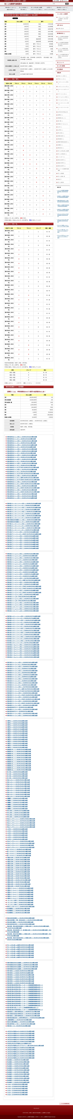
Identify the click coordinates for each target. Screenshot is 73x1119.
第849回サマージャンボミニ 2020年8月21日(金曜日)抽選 (21, 676)
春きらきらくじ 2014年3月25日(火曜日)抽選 (18, 790)
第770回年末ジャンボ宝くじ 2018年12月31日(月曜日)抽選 (22, 463)
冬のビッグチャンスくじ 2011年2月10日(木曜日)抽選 (20, 847)
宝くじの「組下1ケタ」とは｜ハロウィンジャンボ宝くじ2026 (63, 236)
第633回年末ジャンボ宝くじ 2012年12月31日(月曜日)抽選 (22, 494)
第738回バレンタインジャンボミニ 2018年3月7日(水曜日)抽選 (23, 530)
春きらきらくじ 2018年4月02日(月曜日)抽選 (18, 782)
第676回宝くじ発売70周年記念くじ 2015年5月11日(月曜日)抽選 (23, 1015)
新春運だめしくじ (62, 118)
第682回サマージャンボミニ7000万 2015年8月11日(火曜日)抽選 (23, 699)
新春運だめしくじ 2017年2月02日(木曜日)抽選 (19, 763)
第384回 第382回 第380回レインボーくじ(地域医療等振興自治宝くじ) (25, 1003)
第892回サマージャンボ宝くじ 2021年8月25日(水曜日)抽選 (22, 670)
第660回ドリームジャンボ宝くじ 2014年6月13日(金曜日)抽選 (23, 590)
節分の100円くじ (62, 159)
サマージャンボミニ (62, 94)
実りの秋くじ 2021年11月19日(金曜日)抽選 (18, 814)
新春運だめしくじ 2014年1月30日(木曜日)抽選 (19, 769)
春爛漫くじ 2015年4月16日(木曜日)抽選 (17, 800)
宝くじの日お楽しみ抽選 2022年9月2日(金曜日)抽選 (20, 947)
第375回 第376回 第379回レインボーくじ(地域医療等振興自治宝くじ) (25, 1005)
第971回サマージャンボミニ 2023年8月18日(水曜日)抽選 (21, 664)
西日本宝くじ (61, 147)
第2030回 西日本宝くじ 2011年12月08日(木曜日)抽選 (21, 924)
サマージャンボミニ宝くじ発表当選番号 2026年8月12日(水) (63, 221)
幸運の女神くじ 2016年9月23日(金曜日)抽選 (18, 871)
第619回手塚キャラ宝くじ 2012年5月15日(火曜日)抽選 (21, 1024)
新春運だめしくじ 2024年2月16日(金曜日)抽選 (19, 749)
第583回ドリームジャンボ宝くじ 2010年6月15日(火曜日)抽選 (23, 604)
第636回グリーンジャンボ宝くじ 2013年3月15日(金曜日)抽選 (23, 542)
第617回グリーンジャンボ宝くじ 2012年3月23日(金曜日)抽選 (23, 544)
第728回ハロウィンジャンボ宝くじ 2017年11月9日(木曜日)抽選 (23, 640)
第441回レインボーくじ (10, 7)
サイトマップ (65, 1)
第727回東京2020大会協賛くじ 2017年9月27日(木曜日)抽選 (22, 966)
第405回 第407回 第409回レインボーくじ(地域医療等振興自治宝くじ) (25, 993)
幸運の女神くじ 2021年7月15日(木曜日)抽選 (18, 861)
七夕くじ (60, 127)
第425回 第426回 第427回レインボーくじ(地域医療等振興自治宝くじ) (25, 985)
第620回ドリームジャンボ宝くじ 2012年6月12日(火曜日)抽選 (23, 598)
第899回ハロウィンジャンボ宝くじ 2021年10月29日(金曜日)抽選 (23, 624)
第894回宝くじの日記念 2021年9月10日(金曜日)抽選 (20, 975)
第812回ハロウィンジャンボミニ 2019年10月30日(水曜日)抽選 (23, 634)
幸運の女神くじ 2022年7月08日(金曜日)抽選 (18, 859)
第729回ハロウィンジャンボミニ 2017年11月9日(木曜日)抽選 (23, 642)
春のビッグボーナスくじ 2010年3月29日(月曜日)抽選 (20, 906)
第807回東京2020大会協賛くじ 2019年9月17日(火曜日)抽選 (22, 962)
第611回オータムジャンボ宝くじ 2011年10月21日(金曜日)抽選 (23, 655)
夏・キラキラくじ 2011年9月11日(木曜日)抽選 (19, 855)
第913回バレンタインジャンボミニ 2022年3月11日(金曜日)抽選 (23, 513)
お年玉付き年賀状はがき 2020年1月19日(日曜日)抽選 (20, 1039)
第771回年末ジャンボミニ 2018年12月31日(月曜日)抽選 (21, 465)
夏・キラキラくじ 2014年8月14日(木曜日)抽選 (19, 849)
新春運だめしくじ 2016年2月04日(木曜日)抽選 (19, 765)
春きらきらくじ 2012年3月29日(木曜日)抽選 (18, 794)
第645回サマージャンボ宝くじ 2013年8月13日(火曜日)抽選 (22, 705)
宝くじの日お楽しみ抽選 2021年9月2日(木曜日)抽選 (20, 949)
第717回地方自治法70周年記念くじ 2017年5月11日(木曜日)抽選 (23, 1013)
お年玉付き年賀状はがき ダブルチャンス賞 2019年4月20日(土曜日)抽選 (25, 1045)
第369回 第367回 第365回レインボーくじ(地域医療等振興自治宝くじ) (25, 1009)
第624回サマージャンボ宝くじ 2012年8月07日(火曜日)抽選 (22, 709)
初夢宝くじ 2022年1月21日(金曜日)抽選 (17, 725)
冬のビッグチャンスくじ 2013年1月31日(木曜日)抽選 (20, 843)
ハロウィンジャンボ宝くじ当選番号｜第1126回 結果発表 (63, 19)
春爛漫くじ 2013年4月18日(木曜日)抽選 (17, 804)
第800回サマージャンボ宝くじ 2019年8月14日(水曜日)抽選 (22, 678)
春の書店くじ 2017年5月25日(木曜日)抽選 (18, 1072)
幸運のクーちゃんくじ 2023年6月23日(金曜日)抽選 (20, 888)
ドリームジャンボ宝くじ (63, 97)
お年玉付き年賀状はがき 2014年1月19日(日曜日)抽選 (20, 1055)
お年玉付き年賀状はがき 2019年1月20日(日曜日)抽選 (20, 1041)
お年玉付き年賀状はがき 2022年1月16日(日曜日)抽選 (20, 1035)
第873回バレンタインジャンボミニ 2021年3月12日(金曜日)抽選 (23, 517)
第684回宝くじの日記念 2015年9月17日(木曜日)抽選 (20, 977)
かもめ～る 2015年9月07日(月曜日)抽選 (17, 1092)
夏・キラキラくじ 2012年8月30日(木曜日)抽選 (19, 853)
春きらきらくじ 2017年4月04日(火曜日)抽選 (18, 784)
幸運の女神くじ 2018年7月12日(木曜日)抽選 (18, 867)
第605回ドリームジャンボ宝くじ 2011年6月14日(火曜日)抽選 (23, 602)
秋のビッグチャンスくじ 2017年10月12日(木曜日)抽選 (21, 820)
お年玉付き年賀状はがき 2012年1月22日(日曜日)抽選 (20, 1057)
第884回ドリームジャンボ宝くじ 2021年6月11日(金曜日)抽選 (23, 562)
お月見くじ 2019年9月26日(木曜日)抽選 (17, 837)
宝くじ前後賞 (61, 173)
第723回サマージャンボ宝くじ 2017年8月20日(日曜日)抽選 (22, 687)
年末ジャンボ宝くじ (62, 9)
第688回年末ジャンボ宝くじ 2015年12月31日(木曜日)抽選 (22, 481)
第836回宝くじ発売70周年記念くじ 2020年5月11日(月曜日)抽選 (23, 1011)
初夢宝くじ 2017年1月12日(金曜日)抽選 (17, 735)
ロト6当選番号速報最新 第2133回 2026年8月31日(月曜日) (63, 44)
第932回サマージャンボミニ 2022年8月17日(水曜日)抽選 (21, 668)
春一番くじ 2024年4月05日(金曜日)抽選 (17, 772)
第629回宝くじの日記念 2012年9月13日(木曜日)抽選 (20, 983)
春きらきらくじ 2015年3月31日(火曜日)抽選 (18, 788)
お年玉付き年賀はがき (63, 112)
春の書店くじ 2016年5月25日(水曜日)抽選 (18, 1076)
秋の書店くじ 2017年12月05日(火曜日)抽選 (18, 1070)
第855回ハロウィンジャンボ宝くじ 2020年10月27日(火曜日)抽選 (23, 628)
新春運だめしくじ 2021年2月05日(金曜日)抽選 (19, 755)
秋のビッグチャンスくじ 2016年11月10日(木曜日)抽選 (21, 823)
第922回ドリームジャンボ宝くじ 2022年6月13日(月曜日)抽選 (23, 557)
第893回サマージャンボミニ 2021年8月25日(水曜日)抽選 (21, 672)
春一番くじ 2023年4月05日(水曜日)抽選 (17, 774)
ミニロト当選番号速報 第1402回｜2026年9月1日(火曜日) (63, 50)
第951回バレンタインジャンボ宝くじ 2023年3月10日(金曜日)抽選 (24, 507)
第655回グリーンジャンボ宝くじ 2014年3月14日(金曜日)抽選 (23, 540)
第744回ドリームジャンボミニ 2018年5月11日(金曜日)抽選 (22, 576)
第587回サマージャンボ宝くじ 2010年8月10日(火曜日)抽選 (22, 715)
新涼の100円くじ (11, 9)
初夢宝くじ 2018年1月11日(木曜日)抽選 (17, 733)
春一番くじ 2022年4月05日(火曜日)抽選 (17, 776)
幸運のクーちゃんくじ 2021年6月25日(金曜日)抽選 (20, 892)
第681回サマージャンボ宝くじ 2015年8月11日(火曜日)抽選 (22, 697)
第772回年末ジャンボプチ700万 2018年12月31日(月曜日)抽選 (23, 467)
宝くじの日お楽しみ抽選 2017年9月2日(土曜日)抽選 (20, 957)
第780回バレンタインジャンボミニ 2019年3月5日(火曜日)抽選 (23, 526)
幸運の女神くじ (61, 135)
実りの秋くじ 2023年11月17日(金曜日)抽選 (18, 810)
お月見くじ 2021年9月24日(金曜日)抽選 (17, 833)
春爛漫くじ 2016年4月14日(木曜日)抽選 (17, 798)
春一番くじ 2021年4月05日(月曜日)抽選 (17, 778)
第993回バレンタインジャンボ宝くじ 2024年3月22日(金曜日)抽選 (24, 503)
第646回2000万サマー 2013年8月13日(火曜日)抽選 (20, 707)
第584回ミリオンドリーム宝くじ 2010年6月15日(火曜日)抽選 (23, 606)
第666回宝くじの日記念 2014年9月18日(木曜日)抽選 (20, 979)
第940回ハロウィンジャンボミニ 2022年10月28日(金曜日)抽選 (23, 622)
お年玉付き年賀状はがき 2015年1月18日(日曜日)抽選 (20, 1053)
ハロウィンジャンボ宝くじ (36, 9)
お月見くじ (49, 7)
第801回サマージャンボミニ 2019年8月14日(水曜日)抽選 (21, 680)
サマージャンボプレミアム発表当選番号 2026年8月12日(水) (63, 215)
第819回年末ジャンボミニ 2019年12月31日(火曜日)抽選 (21, 461)
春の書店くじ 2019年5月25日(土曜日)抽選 (18, 1064)
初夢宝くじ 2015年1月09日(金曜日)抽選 (17, 739)
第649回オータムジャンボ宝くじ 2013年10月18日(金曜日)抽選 (23, 651)
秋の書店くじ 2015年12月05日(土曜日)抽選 (18, 1078)
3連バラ (60, 179)
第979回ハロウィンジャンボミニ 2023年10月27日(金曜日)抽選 (23, 618)
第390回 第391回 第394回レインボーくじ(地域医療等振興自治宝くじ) (25, 999)
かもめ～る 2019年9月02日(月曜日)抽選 (17, 1084)
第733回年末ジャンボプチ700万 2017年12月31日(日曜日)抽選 (23, 473)
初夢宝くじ (60, 115)
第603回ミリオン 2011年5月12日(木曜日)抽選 (19, 1026)
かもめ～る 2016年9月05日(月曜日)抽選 (17, 1090)
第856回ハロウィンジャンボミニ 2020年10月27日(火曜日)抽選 (23, 630)
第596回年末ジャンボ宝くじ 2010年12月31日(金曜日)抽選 (22, 498)
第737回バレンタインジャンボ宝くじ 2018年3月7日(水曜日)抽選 (23, 528)
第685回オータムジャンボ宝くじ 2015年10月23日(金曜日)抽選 (23, 647)
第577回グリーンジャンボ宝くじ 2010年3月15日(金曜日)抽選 (23, 548)
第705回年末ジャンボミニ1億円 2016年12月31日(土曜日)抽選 (23, 477)
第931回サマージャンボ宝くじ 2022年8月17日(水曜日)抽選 (22, 666)
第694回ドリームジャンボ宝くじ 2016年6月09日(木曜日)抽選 (23, 582)
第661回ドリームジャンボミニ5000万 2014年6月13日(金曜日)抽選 (24, 592)
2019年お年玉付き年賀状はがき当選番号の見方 (19, 1043)
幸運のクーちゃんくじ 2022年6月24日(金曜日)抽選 (20, 890)
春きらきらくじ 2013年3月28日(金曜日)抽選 (18, 792)
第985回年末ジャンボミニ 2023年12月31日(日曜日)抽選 (21, 439)
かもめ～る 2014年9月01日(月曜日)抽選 (17, 1094)
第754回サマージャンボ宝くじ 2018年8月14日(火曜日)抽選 (22, 682)
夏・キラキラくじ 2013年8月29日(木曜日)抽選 (19, 851)
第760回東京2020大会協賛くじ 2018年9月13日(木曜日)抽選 (22, 964)
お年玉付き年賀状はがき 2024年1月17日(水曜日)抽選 (20, 1031)
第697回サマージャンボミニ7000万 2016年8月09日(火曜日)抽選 (23, 695)
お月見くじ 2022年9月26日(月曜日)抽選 (17, 831)
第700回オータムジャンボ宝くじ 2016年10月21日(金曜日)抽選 (23, 644)
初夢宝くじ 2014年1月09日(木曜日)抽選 (17, 741)
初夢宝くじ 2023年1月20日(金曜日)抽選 (17, 723)
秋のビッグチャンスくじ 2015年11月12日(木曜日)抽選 (21, 825)
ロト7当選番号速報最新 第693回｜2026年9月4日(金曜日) (63, 38)
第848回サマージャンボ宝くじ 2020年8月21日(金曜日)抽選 (22, 674)
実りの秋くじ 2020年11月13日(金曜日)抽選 (18, 816)
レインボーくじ (61, 156)
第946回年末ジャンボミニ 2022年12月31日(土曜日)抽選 (21, 443)
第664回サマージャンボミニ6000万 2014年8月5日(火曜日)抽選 (23, 703)
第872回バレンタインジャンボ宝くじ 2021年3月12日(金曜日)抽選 (24, 515)
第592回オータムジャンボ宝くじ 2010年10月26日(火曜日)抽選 (23, 657)
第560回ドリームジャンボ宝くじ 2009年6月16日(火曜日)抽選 (23, 608)
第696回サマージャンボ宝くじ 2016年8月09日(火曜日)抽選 (22, 693)
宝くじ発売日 (61, 182)
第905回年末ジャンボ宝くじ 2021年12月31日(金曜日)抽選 (22, 445)
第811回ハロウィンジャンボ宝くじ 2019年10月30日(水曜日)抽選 (23, 632)
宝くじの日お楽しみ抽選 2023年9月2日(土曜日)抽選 (20, 945)
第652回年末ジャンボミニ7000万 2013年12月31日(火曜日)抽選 (23, 492)
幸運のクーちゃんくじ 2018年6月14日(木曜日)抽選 (20, 898)
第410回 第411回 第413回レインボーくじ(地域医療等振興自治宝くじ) (25, 991)
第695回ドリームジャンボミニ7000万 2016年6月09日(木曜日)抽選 (24, 586)
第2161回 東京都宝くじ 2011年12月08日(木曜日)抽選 (21, 918)
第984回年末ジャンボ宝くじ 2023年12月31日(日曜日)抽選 (22, 436)
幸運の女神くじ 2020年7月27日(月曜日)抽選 (18, 863)
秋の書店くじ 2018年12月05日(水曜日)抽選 (18, 1066)
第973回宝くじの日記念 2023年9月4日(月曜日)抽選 (20, 970)
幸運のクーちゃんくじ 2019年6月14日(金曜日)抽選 (20, 896)
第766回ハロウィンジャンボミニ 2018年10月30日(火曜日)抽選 (23, 638)
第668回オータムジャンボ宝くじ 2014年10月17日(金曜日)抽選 (23, 649)
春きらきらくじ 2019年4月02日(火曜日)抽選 (18, 780)
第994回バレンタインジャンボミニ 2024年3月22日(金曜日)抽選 (23, 505)
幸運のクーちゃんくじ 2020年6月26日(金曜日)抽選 (20, 894)
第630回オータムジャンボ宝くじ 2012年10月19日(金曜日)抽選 (23, 653)
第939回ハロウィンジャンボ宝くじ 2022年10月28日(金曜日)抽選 (23, 620)
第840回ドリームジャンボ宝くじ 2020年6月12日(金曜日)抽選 (23, 566)
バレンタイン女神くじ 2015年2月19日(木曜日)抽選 (20, 904)
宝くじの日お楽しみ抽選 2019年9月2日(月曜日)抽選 (20, 953)
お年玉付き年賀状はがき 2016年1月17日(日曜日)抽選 (20, 1051)
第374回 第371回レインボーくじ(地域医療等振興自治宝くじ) (22, 1007)
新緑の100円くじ (62, 162)
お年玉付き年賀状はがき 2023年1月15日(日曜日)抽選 (20, 1033)
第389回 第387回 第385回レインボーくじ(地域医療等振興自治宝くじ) (25, 1001)
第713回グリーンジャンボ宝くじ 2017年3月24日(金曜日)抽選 (23, 532)
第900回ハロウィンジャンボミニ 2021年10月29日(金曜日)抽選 (23, 626)
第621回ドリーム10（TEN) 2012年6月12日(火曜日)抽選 (21, 600)
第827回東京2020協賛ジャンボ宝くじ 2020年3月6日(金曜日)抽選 (23, 519)
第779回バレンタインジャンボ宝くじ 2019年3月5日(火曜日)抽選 (23, 524)
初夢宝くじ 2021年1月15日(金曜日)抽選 (17, 727)
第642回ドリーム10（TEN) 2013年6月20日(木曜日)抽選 (21, 596)
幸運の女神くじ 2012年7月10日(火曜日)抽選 (18, 886)
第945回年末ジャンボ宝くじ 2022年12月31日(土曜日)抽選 (22, 441)
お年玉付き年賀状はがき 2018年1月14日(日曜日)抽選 (20, 1047)
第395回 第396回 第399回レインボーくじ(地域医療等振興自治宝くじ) (25, 997)
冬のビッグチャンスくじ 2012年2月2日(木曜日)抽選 (20, 845)
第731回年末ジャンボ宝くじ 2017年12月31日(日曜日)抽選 (22, 469)
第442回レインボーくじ (62, 7)
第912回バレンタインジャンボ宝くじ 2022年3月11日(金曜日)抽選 (24, 511)
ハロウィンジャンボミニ (49, 9)
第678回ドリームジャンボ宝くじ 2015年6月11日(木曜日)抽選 (23, 584)
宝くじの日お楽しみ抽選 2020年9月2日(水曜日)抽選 (20, 951)
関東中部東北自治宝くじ (63, 141)
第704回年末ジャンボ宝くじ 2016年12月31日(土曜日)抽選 (22, 475)
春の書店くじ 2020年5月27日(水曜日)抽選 (18, 1059)
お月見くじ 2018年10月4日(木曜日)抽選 (17, 839)
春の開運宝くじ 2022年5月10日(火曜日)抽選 (18, 910)
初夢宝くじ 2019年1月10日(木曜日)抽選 (17, 731)
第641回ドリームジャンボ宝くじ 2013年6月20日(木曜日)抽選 (23, 594)
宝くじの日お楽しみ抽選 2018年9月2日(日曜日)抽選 (20, 955)
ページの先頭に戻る (64, 1104)
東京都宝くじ (61, 138)
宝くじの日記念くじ (23, 7)
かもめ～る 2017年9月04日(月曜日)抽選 (17, 1088)
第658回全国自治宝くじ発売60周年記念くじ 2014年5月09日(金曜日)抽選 (25, 1017)
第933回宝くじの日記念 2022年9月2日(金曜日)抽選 (20, 973)
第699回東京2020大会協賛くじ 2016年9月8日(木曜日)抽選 (22, 968)
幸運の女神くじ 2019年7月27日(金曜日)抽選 (18, 865)
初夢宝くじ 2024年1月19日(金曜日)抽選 (17, 721)
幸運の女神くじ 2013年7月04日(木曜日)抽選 (18, 882)
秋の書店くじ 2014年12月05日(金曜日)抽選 (18, 1082)
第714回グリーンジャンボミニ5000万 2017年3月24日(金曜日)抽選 (24, 534)
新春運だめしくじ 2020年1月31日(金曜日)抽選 (19, 757)
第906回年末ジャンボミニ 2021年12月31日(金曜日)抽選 (21, 447)
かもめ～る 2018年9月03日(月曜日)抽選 (17, 1086)
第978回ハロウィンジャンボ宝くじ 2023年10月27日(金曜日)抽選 (23, 616)
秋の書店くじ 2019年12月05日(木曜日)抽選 (18, 1062)
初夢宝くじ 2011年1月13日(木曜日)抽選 (17, 747)
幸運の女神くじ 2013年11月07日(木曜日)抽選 (19, 880)
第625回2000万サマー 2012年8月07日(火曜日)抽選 (20, 711)
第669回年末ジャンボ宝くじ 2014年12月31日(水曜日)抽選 (22, 485)
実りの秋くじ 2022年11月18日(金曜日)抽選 (18, 812)
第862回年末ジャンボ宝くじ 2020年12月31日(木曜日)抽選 (22, 449)
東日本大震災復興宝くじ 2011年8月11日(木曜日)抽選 (20, 1021)
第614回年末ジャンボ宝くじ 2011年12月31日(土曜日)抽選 (22, 496)
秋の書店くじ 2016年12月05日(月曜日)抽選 (18, 1074)
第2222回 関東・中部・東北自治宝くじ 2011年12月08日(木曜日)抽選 (24, 920)
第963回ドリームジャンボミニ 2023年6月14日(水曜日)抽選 (22, 555)
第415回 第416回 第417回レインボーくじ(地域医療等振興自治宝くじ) (25, 989)
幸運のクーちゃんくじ (63, 124)
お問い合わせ (61, 28)
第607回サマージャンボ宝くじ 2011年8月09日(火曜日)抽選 (22, 713)
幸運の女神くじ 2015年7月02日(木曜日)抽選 (18, 876)
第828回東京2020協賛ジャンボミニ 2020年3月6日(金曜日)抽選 (23, 521)
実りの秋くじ (24, 9)
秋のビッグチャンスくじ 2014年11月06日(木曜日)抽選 (21, 827)
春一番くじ (60, 121)
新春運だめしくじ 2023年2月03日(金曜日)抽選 (19, 751)
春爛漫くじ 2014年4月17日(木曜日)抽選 (17, 802)
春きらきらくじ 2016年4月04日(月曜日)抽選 (18, 786)
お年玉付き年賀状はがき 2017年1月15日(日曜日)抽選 (20, 1049)
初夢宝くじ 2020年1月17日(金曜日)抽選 (17, 729)
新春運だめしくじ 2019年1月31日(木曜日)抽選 (19, 759)
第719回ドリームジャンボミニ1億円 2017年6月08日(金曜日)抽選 (23, 580)
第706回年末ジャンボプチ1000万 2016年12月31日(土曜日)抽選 (23, 479)
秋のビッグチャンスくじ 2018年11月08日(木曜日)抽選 (21, 818)
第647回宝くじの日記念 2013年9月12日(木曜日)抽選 (20, 981)
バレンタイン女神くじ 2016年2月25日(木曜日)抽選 (20, 902)
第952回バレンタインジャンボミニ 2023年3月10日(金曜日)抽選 (23, 509)
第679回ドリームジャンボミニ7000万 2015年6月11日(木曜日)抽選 (24, 588)
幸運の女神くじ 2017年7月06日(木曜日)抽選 (18, 869)
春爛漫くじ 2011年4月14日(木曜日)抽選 (17, 808)
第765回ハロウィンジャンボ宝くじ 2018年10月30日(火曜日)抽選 (23, 636)
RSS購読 (57, 1)
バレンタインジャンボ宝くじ (63, 103)
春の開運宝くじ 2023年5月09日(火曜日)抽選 (18, 908)
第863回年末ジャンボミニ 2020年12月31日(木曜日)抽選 (21, 453)
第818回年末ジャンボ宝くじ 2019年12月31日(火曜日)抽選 (22, 459)
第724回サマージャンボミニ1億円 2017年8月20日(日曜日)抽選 (23, 689)
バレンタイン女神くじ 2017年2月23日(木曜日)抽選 (20, 900)
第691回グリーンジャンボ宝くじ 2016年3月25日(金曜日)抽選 (23, 536)
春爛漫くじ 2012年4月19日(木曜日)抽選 (17, 806)
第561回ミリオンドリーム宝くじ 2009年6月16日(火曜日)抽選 (23, 610)
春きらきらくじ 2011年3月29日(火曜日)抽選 (18, 796)
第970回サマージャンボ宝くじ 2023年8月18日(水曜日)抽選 (22, 662)
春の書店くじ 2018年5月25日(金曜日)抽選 (18, 1068)
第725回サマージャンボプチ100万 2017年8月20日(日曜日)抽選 (23, 691)
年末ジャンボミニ (62, 79)
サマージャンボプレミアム (63, 90)
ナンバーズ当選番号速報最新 (63, 169)
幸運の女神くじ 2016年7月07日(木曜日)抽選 (18, 874)
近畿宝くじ (60, 144)
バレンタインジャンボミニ (63, 108)
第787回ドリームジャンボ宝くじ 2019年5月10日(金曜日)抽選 (23, 570)
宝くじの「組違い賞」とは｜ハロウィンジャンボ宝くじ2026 (63, 231)
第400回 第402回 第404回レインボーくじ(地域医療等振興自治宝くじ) (25, 995)
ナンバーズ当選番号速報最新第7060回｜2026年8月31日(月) (63, 191)
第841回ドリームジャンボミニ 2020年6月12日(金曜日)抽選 (22, 568)
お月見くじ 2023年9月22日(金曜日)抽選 (17, 829)
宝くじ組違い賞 (61, 176)
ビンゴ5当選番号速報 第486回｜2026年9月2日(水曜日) (63, 56)
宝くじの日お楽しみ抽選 (36, 7)
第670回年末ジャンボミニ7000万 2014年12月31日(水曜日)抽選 (23, 487)
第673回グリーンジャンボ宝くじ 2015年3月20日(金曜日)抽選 (23, 538)
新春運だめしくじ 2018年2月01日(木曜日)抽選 (19, 761)
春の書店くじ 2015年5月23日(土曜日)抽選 (18, 1080)
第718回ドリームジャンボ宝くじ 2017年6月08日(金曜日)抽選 (23, 578)
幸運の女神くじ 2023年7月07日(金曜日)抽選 (18, 857)
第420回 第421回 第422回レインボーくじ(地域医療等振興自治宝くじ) (25, 987)
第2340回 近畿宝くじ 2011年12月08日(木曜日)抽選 (20, 922)
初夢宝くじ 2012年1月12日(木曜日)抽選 (17, 745)
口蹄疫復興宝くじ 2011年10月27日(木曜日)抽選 (19, 1019)
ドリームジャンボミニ (63, 100)
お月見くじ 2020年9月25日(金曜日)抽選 (17, 835)
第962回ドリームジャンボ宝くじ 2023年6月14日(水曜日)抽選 (23, 553)
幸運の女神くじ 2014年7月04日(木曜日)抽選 (18, 878)
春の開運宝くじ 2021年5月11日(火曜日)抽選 (18, 912)
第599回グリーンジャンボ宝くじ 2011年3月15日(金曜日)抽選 (23, 546)
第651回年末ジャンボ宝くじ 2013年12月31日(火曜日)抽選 (22, 490)
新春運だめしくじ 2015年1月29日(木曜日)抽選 (19, 767)
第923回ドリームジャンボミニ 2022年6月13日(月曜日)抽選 (22, 559)
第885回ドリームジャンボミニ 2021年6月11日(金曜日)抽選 (22, 564)
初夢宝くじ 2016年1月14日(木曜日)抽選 (17, 737)
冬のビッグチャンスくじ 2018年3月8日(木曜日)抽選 (20, 841)
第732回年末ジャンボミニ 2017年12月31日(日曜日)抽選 (21, 471)
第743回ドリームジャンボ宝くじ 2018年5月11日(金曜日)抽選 (23, 574)
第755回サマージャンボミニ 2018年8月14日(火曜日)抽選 (21, 685)
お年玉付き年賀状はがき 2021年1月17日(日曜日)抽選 (20, 1037)
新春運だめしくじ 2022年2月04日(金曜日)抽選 (19, 753)
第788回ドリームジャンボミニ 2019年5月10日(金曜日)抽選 (22, 572)
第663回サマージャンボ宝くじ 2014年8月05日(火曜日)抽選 (22, 701)
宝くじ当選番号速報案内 (13, 4)
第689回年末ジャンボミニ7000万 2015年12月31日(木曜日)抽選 (23, 483)
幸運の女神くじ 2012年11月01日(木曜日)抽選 (19, 884)
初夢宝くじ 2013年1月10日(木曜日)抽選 (17, 743)
